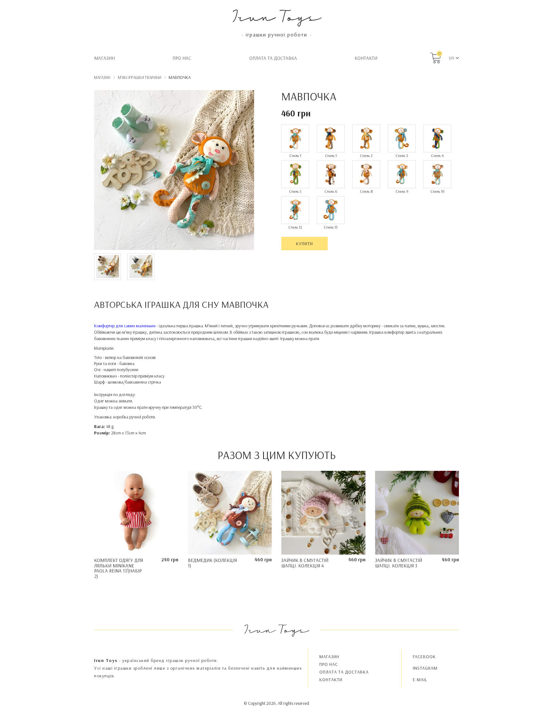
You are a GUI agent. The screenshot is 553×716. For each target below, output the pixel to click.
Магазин (104, 58)
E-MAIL (420, 679)
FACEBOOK (424, 656)
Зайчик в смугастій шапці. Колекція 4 (304, 563)
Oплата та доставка (273, 58)
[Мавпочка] (174, 171)
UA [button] (451, 58)
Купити (304, 243)
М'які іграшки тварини (139, 77)
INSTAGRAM (425, 668)
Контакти (366, 58)
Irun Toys (276, 16)
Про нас (181, 58)
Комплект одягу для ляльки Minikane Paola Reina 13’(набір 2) (118, 568)
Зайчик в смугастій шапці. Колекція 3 (398, 563)
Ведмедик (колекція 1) (212, 563)
